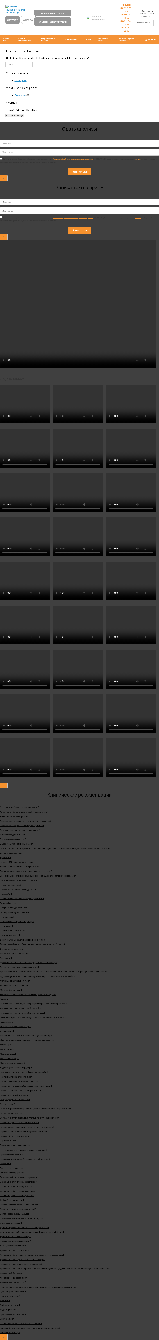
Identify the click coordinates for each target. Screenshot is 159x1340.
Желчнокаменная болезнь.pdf (14, 985)
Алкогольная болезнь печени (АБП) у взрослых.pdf (24, 812)
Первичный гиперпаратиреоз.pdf (15, 1136)
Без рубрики (20, 95)
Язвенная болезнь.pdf (10, 1332)
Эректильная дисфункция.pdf (14, 1314)
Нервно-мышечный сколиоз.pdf (14, 1095)
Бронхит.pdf (5, 857)
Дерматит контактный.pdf (12, 949)
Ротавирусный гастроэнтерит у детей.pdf (19, 1177)
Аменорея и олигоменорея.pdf (14, 816)
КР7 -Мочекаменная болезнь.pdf (15, 1026)
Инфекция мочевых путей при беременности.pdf (22, 1013)
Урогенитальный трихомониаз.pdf (15, 1236)
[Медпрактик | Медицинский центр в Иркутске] (17, 9)
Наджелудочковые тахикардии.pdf (16, 1067)
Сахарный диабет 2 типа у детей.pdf (17, 1195)
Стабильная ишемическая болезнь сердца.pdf (21, 1218)
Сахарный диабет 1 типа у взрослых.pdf (18, 1182)
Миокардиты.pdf (7, 1049)
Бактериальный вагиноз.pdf (13, 839)
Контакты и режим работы (127, 39)
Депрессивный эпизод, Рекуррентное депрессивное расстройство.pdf (32, 944)
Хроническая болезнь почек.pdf (15, 1250)
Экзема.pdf (5, 1300)
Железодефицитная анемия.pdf (15, 981)
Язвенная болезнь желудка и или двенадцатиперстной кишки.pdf (30, 1328)
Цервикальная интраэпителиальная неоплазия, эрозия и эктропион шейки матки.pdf (39, 1287)
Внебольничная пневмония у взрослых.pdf (20, 866)
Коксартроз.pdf (7, 1022)
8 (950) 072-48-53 (126, 16)
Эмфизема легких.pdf (10, 1305)
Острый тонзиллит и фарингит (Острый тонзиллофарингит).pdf (29, 1118)
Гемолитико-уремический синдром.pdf (18, 889)
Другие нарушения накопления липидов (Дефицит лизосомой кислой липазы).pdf (37, 976)
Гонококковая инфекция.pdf (13, 930)
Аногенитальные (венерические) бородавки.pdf (22, 825)
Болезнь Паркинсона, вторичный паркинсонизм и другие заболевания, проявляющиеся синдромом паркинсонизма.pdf (55, 848)
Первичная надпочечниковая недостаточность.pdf (23, 1131)
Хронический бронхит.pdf (12, 1273)
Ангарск (28, 20)
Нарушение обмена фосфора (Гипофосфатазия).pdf (24, 1072)
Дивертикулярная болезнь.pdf (14, 953)
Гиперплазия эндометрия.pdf (13, 907)
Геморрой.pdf (6, 894)
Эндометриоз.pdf (8, 1309)
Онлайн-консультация (53, 21)
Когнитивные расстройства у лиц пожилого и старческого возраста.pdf (33, 1017)
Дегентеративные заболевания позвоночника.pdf (22, 939)
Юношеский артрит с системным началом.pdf (21, 1323)
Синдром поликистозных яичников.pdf (18, 1209)
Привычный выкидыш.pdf (11, 1154)
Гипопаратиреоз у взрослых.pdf (14, 912)
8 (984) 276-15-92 (126, 23)
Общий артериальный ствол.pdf (15, 1099)
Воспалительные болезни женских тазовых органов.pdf (26, 871)
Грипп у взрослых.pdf (10, 935)
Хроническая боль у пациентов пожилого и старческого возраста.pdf (32, 1255)
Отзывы (88, 39)
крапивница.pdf (7, 1031)
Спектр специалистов (24, 39)
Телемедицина (72, 39)
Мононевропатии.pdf (9, 1058)
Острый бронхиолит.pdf (11, 1113)
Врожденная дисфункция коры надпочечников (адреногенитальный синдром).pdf (38, 876)
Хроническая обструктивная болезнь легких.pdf (22, 1259)
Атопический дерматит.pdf (12, 834)
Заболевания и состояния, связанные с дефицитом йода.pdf (28, 994)
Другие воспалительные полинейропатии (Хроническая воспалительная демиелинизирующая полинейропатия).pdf (54, 971)
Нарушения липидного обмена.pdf (16, 1077)
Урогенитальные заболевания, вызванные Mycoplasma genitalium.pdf (32, 1232)
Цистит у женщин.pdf (10, 1296)
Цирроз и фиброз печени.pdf (13, 1291)
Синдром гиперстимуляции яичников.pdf (19, 1204)
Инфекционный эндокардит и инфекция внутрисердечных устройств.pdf (33, 1003)
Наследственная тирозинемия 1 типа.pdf (19, 1081)
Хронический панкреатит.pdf (13, 1278)
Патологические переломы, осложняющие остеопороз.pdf (27, 1127)
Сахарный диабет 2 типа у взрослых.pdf (18, 1191)
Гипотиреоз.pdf (7, 917)
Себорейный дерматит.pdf (12, 1200)
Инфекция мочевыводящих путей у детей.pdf (21, 1008)
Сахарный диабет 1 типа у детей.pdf (17, 1186)
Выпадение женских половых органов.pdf (19, 880)
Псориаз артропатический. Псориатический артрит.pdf (25, 1159)
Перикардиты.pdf (8, 1140)
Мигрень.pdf (5, 1044)
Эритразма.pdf (7, 1319)
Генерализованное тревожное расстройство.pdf (22, 898)
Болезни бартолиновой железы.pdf (16, 843)
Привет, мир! (21, 80)
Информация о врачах (48, 39)
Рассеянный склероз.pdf (11, 1168)
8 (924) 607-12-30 (126, 29)
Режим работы (147, 16)
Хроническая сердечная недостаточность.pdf (21, 1264)
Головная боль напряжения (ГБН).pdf (17, 921)
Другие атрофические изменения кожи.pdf (19, 967)
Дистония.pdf (6, 958)
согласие (138, 159)
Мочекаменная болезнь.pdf (12, 1063)
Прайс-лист (6, 39)
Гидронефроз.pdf (8, 903)
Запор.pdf (4, 999)
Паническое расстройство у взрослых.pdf (19, 1122)
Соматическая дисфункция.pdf (14, 1214)
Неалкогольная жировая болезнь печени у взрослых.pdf (26, 1086)
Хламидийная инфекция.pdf (13, 1245)
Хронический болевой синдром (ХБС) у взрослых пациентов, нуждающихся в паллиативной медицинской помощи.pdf (55, 1268)
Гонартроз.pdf (6, 926)
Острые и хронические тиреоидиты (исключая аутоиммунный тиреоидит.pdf (35, 1108)
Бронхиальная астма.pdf (11, 853)
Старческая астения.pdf (11, 1223)
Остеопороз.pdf (7, 1104)
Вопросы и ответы (103, 39)
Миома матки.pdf (8, 1054)
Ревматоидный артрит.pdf (12, 1172)
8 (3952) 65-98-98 (126, 10)
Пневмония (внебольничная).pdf (15, 1145)
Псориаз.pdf (5, 1163)
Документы (150, 39)
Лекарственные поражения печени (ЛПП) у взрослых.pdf (26, 1035)
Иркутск (12, 19)
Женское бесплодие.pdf (11, 990)
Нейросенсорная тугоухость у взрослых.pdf (20, 1090)
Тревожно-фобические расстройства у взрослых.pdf (24, 1227)
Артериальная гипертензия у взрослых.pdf (20, 830)
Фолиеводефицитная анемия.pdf (15, 1241)
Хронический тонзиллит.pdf (13, 1282)
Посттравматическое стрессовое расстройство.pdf (24, 1150)
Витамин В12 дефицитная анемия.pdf (17, 862)
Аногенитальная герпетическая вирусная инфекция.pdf (26, 821)
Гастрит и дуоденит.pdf (11, 885)
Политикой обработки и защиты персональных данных (73, 159)
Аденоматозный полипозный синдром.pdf (19, 807)
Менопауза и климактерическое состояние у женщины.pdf (27, 1040)
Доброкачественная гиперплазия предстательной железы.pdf (28, 962)
